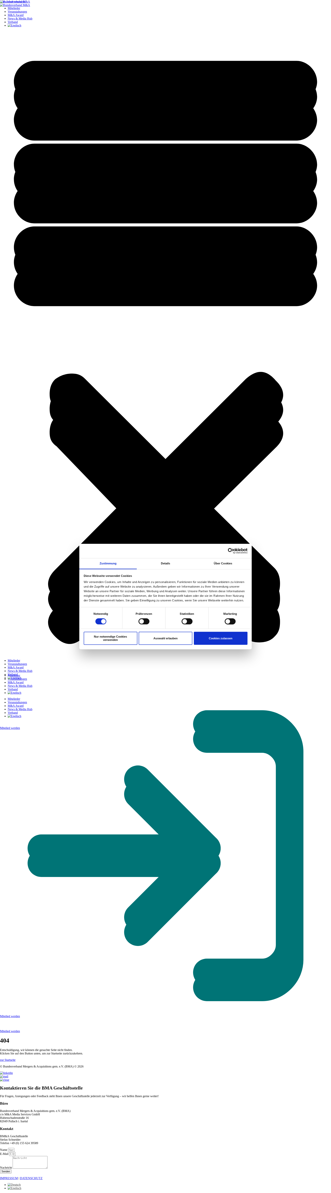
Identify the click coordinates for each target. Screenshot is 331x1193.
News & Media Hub (20, 670)
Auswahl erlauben (165, 638)
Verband (13, 674)
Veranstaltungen (17, 664)
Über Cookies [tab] (223, 563)
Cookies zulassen (220, 638)
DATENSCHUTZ (31, 1178)
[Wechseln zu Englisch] (14, 677)
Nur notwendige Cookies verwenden (110, 638)
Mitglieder (14, 660)
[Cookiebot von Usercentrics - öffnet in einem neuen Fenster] (230, 551)
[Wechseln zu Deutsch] (14, 1184)
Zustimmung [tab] (108, 563)
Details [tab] (165, 563)
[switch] (143, 621)
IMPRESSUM (9, 1178)
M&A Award (16, 667)
